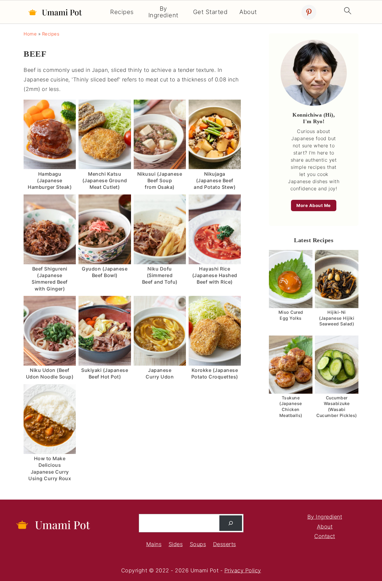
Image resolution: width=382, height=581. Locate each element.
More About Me (313, 205)
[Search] (230, 523)
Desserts (224, 544)
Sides (176, 544)
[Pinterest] (308, 12)
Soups (198, 544)
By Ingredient (163, 12)
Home (30, 34)
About (248, 12)
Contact (324, 536)
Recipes (122, 12)
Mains (154, 544)
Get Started (210, 12)
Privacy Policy (242, 570)
